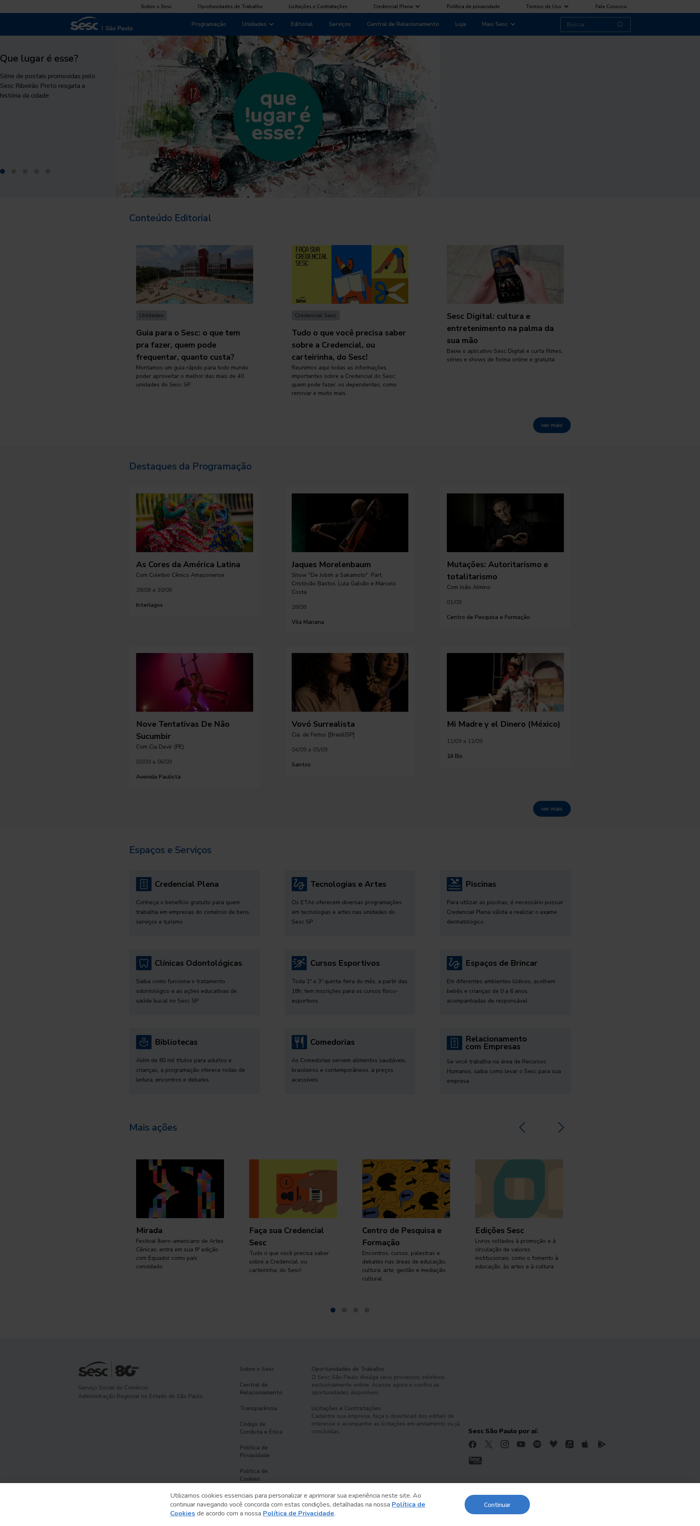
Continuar (497, 1504)
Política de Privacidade (298, 1513)
